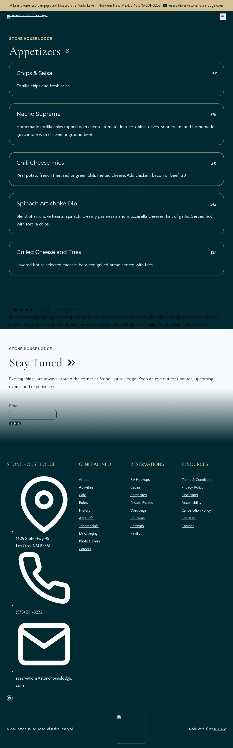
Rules (83, 503)
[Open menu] (222, 16)
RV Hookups (140, 480)
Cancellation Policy (196, 510)
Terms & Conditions (197, 480)
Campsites (138, 495)
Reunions (137, 518)
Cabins (135, 487)
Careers (85, 549)
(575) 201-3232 (29, 612)
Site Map (188, 518)
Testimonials (89, 526)
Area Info (86, 518)
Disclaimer (190, 495)
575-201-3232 (149, 5)
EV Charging (88, 533)
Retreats (137, 526)
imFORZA (219, 729)
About (84, 480)
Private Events (141, 503)
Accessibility (192, 503)
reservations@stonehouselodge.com (195, 5)
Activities (86, 487)
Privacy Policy (193, 487)
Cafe (82, 495)
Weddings (138, 510)
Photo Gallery (89, 541)
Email (14, 406)
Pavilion (136, 533)
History (85, 510)
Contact (188, 526)
